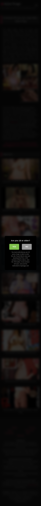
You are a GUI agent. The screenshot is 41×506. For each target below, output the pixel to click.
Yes (14, 247)
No (26, 247)
